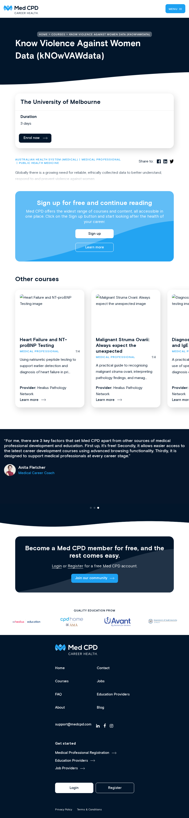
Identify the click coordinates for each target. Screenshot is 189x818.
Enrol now (32, 138)
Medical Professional (101, 159)
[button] (91, 508)
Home (60, 668)
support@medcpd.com (73, 724)
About (60, 707)
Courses (61, 681)
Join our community (91, 578)
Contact (103, 668)
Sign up (94, 234)
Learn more (94, 247)
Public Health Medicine (39, 163)
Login (57, 566)
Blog (100, 707)
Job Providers (66, 768)
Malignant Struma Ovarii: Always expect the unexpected (122, 345)
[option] (28, 621)
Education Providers (113, 694)
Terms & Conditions (89, 809)
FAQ (58, 694)
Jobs (100, 681)
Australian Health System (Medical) (46, 159)
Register (75, 566)
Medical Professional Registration (82, 753)
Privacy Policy (63, 809)
